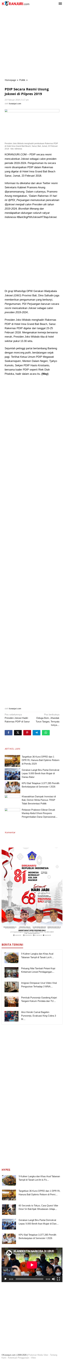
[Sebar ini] (8, 732)
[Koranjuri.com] (16, 3)
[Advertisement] (32, 43)
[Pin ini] (27, 732)
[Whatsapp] (46, 732)
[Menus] (60, 4)
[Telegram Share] (36, 732)
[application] (32, 1265)
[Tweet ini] (18, 732)
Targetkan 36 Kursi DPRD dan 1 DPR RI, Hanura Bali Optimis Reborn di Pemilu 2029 (40, 760)
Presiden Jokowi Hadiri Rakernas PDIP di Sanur (17, 718)
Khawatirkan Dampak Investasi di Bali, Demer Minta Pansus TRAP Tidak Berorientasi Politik (39, 800)
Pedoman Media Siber (38, 1355)
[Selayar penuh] (58, 1279)
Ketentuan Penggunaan (18, 1358)
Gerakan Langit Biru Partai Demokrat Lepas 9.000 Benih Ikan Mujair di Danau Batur (40, 773)
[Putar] (5, 1279)
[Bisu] (53, 1279)
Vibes (33, 1358)
